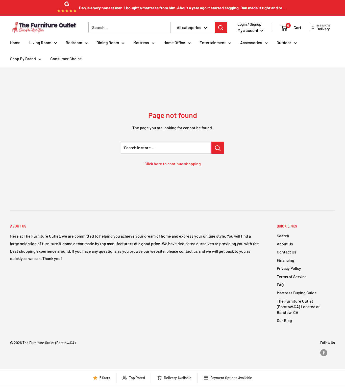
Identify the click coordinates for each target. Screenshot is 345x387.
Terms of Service (292, 276)
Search (283, 235)
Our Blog (284, 320)
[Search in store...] (217, 148)
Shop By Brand (23, 58)
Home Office (174, 42)
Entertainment (213, 42)
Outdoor (284, 42)
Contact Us (286, 251)
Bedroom (74, 42)
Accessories (251, 42)
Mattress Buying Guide (297, 292)
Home (15, 42)
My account (248, 30)
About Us (285, 243)
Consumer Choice (66, 58)
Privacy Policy (289, 268)
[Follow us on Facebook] (323, 352)
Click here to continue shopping (172, 163)
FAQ (280, 284)
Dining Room (107, 42)
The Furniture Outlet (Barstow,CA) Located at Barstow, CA (298, 307)
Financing (285, 260)
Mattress (141, 42)
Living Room (40, 42)
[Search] (221, 27)
